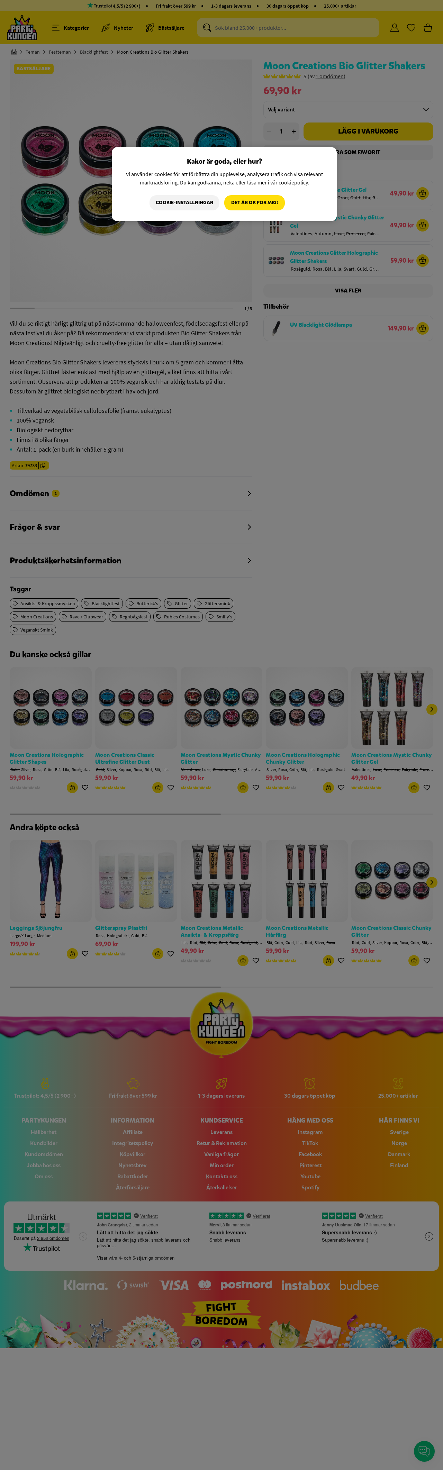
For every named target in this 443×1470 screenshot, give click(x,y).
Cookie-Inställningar (184, 202)
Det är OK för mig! (254, 202)
